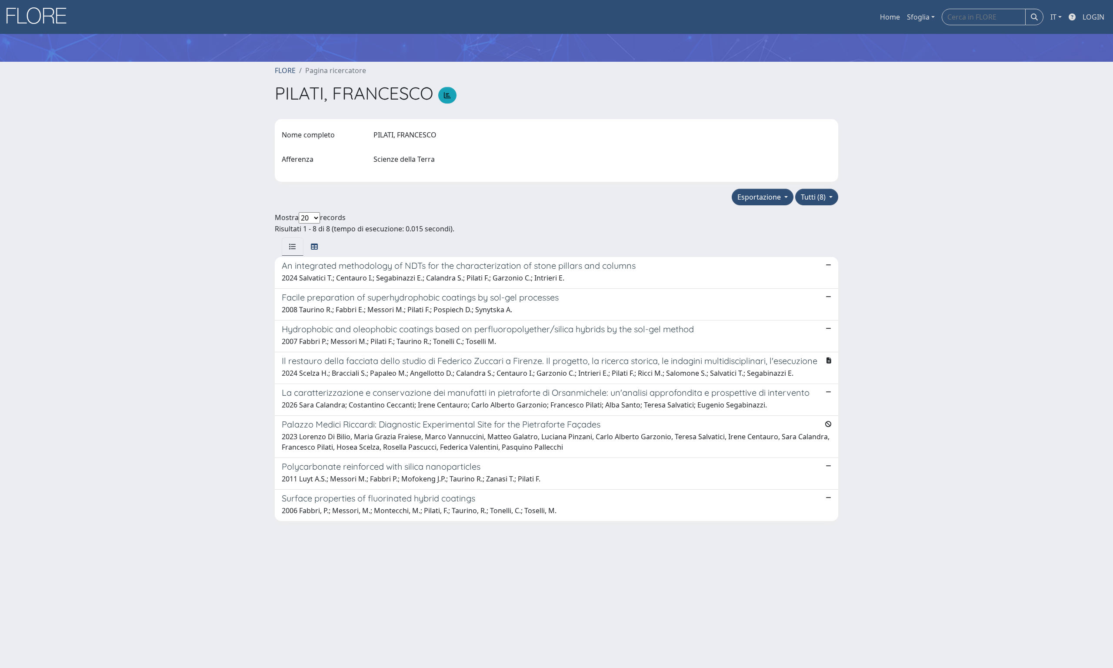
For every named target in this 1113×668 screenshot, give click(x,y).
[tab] (292, 246)
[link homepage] (39, 17)
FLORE (285, 70)
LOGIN (1093, 17)
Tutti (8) (814, 197)
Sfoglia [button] (918, 17)
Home (890, 17)
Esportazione (760, 197)
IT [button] (1053, 17)
